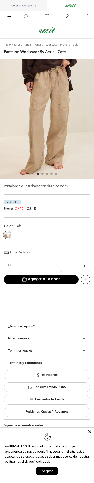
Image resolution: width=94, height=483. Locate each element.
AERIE (28, 45)
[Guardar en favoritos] (85, 279)
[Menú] (10, 16)
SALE (17, 45)
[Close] (89, 431)
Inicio (7, 45)
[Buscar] (26, 16)
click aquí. (43, 461)
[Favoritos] (47, 16)
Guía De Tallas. (20, 252)
